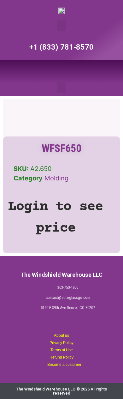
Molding (56, 178)
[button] (61, 25)
